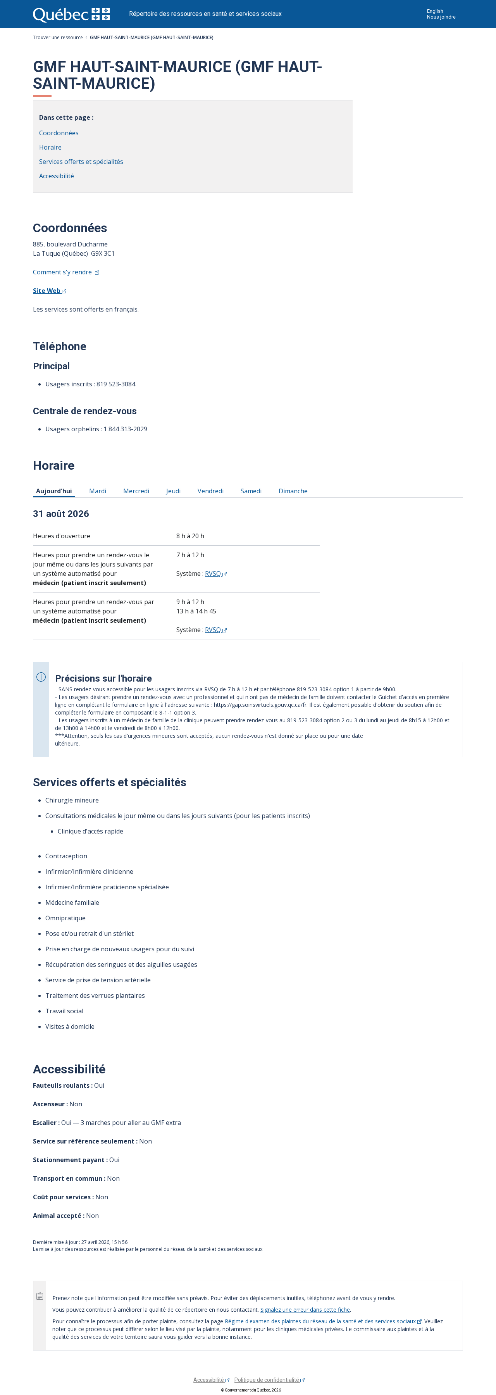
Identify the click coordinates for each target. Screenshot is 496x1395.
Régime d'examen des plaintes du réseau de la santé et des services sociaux (321, 1321)
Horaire (50, 147)
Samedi (252, 490)
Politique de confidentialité (267, 1380)
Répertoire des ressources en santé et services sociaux (205, 13)
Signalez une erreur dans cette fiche (305, 1309)
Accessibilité (56, 176)
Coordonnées (59, 133)
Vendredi (212, 490)
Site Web (47, 290)
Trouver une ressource (58, 37)
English (435, 11)
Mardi (99, 490)
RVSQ (213, 573)
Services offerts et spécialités (81, 161)
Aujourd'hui (55, 490)
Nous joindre (441, 17)
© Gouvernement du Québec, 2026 (251, 1390)
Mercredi (137, 490)
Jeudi (175, 490)
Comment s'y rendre (64, 272)
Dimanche (294, 490)
